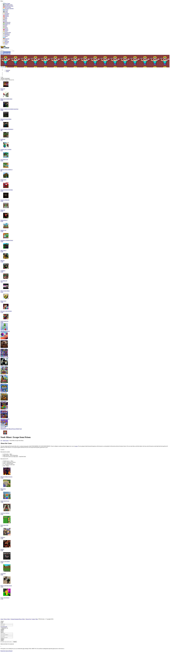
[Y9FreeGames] (5, 48)
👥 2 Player (5, 9)
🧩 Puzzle (5, 27)
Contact (33, 619)
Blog (37, 619)
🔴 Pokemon (6, 16)
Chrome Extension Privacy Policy (18, 619)
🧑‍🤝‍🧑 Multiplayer (6, 33)
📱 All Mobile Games (7, 4)
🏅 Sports (5, 43)
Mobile (17, 428)
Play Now (3, 66)
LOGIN (2, 629)
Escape (14, 428)
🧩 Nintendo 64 (6, 23)
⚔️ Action (5, 40)
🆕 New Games (6, 3)
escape (76, 446)
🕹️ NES (5, 26)
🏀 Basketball (6, 38)
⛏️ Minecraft (6, 41)
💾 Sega (5, 19)
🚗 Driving (5, 28)
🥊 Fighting (5, 30)
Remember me (5, 628)
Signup (2, 638)
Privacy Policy (7, 619)
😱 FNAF (5, 31)
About (2, 619)
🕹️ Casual (5, 11)
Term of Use (28, 619)
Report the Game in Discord (6, 650)
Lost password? (4, 626)
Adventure (3, 428)
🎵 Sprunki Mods (7, 32)
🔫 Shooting (6, 42)
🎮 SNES (5, 24)
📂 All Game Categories (8, 8)
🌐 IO (4, 37)
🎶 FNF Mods (6, 35)
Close (2, 621)
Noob (20, 428)
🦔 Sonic (5, 17)
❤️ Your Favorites (7, 7)
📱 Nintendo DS (6, 22)
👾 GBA (5, 21)
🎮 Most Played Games (8, 6)
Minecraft (10, 428)
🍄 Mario (5, 18)
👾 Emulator (6, 14)
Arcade (6, 428)
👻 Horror (5, 36)
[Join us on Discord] (5, 54)
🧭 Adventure (6, 13)
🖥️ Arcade (5, 12)
